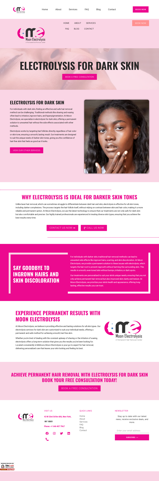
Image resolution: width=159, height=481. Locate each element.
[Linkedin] (69, 433)
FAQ (87, 9)
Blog (98, 9)
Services (73, 9)
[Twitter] (61, 433)
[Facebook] (47, 433)
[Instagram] (54, 433)
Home (45, 9)
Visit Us (58, 419)
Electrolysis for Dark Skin (37, 102)
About (58, 9)
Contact (112, 9)
